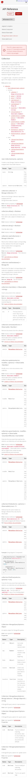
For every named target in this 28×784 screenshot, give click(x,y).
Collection (7, 86)
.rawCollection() (15, 100)
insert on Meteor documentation (13, 304)
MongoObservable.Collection (10, 36)
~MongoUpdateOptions (17, 153)
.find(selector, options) (17, 129)
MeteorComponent (7, 29)
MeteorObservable (7, 32)
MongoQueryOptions (15, 542)
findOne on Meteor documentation (14, 594)
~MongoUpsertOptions (17, 149)
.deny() (13, 98)
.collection (13, 92)
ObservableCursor (7, 39)
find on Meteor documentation (12, 523)
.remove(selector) (16, 112)
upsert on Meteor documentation (13, 454)
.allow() (13, 96)
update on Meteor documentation (13, 381)
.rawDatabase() (15, 104)
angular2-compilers (7, 26)
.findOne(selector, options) (18, 133)
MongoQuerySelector (16, 349)
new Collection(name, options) (16, 88)
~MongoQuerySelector (17, 143)
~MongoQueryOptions (17, 139)
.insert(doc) (14, 108)
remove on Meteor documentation (13, 341)
